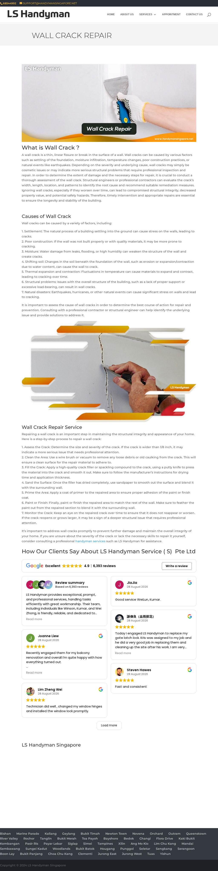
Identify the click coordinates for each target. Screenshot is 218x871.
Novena (138, 834)
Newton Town (116, 834)
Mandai (187, 844)
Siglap (73, 844)
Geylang (68, 834)
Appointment (171, 14)
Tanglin (46, 838)
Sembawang (10, 849)
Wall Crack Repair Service (52, 427)
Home (111, 14)
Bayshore (110, 838)
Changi (145, 838)
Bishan (5, 834)
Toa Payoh (90, 838)
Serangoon (186, 849)
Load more (109, 725)
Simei (87, 844)
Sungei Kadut (36, 849)
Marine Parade (27, 834)
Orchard (156, 834)
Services (145, 14)
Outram (174, 834)
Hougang (107, 849)
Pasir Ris (31, 844)
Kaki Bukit (187, 838)
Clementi (85, 854)
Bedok (129, 838)
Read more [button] (34, 619)
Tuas (151, 854)
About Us (127, 14)
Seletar (144, 849)
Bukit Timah (90, 834)
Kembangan (10, 844)
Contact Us (194, 14)
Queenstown (196, 834)
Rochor (28, 838)
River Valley (9, 838)
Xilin (121, 844)
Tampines (105, 844)
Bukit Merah (66, 838)
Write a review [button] (177, 566)
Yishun (165, 854)
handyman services (90, 541)
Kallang (51, 834)
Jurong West (132, 854)
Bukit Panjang (31, 854)
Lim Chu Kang (165, 844)
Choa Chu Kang (60, 854)
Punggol (127, 849)
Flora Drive (164, 838)
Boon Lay (7, 854)
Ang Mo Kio (139, 844)
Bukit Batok (85, 849)
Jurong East (107, 854)
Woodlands (61, 849)
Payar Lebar (53, 844)
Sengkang (164, 849)
